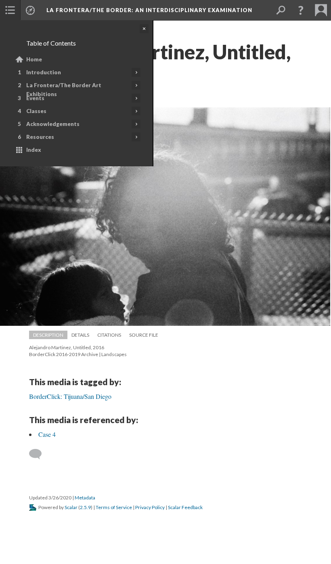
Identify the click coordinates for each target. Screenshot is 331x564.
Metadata (85, 498)
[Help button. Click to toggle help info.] (301, 10)
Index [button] (33, 150)
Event (35, 98)
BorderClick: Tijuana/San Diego (70, 396)
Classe (36, 111)
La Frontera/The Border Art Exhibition (63, 89)
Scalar (71, 507)
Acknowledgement (53, 124)
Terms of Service (114, 507)
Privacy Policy (150, 507)
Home (34, 59)
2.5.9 (85, 507)
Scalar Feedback (185, 507)
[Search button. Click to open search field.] (280, 10)
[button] (10, 10)
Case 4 (47, 434)
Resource (40, 137)
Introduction (43, 72)
